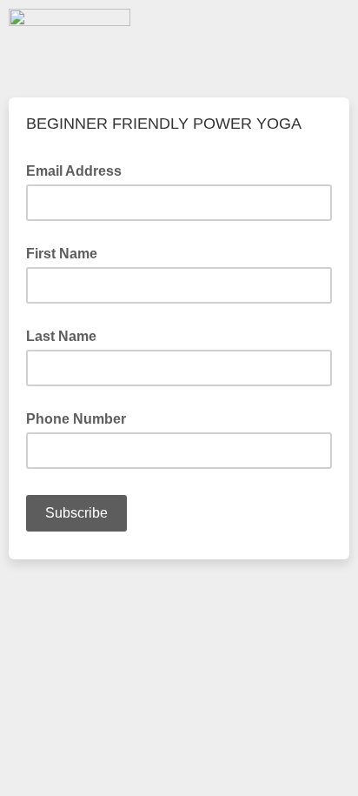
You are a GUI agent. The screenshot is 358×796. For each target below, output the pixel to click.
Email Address (79, 169)
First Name (61, 253)
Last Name (61, 336)
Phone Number (76, 418)
